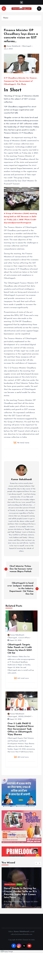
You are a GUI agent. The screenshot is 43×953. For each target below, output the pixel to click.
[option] (21, 887)
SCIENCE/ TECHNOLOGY (13, 884)
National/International (13, 881)
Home (5, 18)
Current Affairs (24, 638)
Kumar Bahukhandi (13, 46)
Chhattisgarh (26, 46)
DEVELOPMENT (25, 716)
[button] (36, 863)
